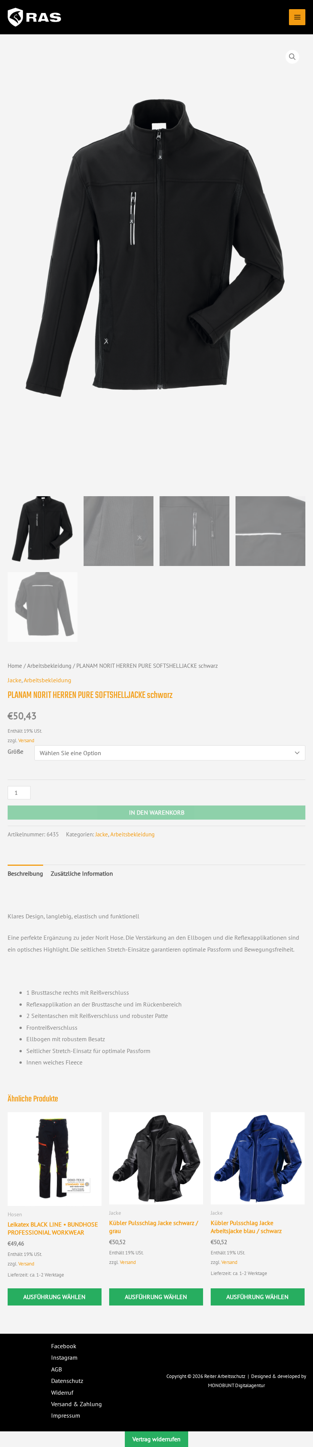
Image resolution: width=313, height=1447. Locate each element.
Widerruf (62, 1392)
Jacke (14, 680)
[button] (292, 57)
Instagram (64, 1357)
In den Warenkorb (156, 812)
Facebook (63, 1346)
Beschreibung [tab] (25, 873)
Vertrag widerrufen (156, 1439)
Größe (15, 751)
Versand (26, 740)
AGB (56, 1369)
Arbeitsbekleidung (49, 665)
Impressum (65, 1415)
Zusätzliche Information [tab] (82, 873)
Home (15, 665)
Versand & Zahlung (76, 1404)
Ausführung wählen (54, 1297)
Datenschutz (67, 1380)
